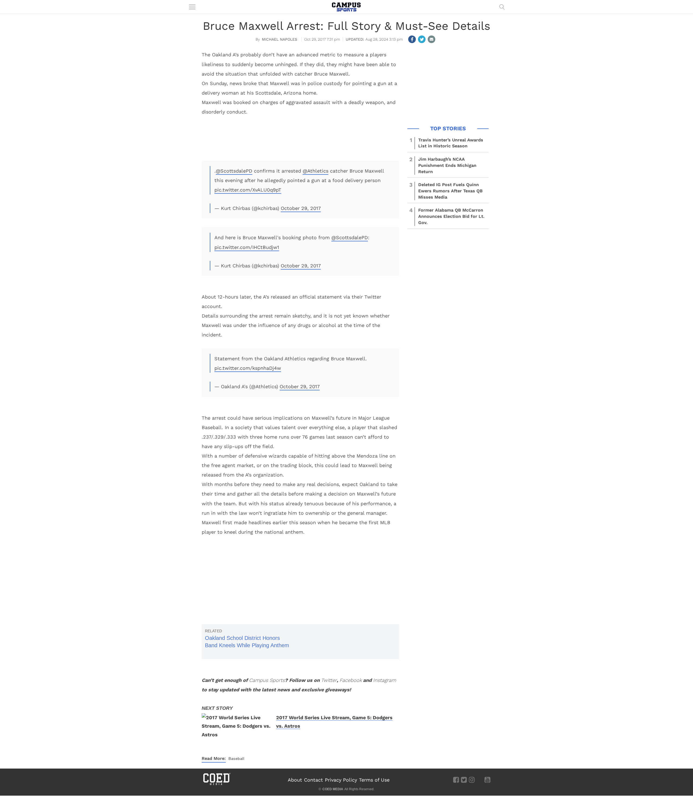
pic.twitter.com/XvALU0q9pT (247, 190)
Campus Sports (267, 680)
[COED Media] (216, 784)
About (295, 780)
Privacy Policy (341, 780)
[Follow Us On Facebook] (456, 780)
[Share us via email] (431, 39)
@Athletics (315, 171)
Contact (313, 780)
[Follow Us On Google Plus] (479, 780)
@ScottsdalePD (234, 171)
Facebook (350, 680)
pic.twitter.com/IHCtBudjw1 (246, 247)
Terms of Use (374, 780)
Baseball (236, 758)
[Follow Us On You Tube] (487, 780)
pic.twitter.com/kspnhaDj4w (247, 368)
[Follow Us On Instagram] (471, 780)
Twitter (329, 680)
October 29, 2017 (301, 208)
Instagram (384, 680)
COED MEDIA (332, 789)
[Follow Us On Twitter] (463, 780)
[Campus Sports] (346, 6)
